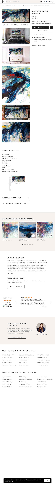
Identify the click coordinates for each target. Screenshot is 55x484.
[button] (53, 1)
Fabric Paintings (6, 384)
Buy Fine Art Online (6, 5)
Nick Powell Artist (24, 357)
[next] (51, 230)
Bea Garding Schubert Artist (26, 355)
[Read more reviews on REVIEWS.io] (7, 306)
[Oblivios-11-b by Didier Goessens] (45, 230)
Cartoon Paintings (42, 386)
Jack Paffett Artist (24, 360)
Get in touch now (16, 286)
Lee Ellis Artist (23, 362)
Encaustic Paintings (7, 381)
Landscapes (9, 160)
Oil (12, 156)
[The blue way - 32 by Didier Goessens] (27, 230)
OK (47, 480)
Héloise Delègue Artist (43, 362)
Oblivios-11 (4, 239)
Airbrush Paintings (7, 379)
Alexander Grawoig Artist (43, 360)
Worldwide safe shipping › (39, 37)
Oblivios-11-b (40, 239)
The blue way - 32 (23, 239)
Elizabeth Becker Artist (43, 355)
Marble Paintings (41, 381)
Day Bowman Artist (7, 362)
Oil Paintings (22, 381)
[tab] (16, 151)
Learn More (11, 481)
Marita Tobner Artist (42, 365)
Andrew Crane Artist (7, 357)
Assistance (14, 24)
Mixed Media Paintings (25, 379)
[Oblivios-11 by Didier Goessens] (10, 230)
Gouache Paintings (7, 386)
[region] (33, 302)
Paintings (14, 5)
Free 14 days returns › (38, 34)
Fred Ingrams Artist (7, 360)
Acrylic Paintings (6, 376)
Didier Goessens (39, 5)
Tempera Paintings (24, 384)
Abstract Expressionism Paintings (26, 5)
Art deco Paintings (42, 384)
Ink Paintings (22, 376)
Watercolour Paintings (25, 386)
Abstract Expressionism (10, 158)
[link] (41, 1)
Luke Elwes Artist (24, 365)
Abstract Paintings (42, 376)
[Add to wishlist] (51, 27)
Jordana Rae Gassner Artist (9, 365)
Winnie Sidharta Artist (7, 355)
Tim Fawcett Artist (42, 357)
